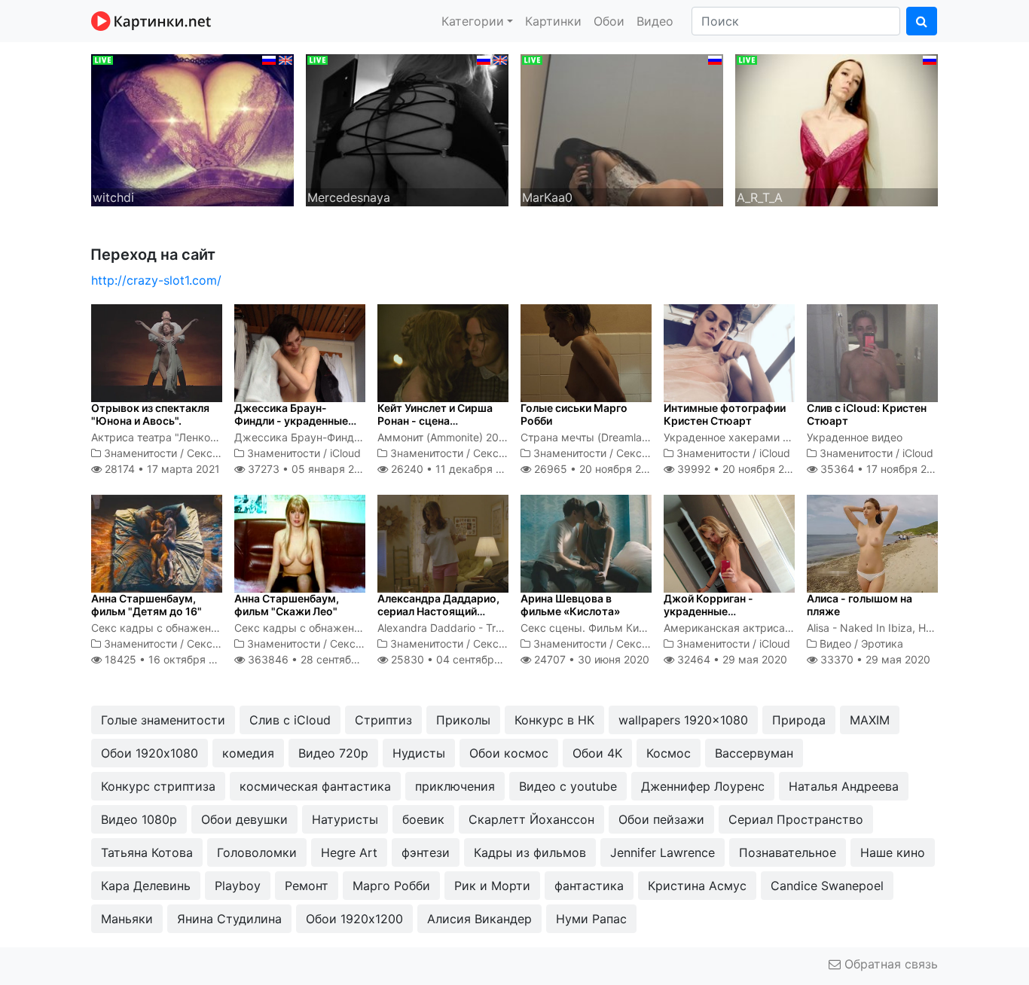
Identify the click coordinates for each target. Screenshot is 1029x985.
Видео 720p (333, 753)
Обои (609, 21)
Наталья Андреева (844, 786)
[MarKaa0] (622, 128)
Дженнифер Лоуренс (703, 786)
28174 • (161, 468)
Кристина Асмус (697, 885)
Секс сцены (218, 453)
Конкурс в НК (554, 719)
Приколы (463, 719)
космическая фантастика (315, 786)
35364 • (881, 468)
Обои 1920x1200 (354, 918)
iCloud (345, 453)
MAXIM (870, 719)
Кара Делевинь (146, 885)
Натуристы (345, 819)
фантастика (589, 885)
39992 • (739, 468)
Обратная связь (889, 963)
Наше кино (892, 852)
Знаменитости (140, 453)
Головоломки (257, 852)
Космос (668, 753)
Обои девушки (244, 819)
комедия (248, 753)
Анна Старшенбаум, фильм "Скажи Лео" (286, 605)
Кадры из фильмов (530, 852)
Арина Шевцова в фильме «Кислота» (570, 605)
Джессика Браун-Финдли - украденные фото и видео (291, 420)
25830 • (458, 659)
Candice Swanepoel (827, 885)
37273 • (308, 468)
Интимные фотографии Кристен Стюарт (725, 414)
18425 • (168, 659)
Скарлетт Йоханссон (531, 819)
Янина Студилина (229, 918)
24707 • (590, 659)
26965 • (596, 468)
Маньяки (127, 918)
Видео (655, 21)
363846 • (318, 659)
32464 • (730, 659)
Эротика (882, 643)
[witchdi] (192, 128)
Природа (799, 719)
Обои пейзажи (661, 819)
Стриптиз (383, 719)
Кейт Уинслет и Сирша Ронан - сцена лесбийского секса (435, 420)
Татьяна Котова (147, 852)
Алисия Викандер (479, 918)
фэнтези (426, 852)
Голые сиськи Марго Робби (574, 414)
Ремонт (306, 885)
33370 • (873, 659)
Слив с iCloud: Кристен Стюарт (867, 414)
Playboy (238, 885)
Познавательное (787, 852)
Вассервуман (754, 753)
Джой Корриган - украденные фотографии (708, 611)
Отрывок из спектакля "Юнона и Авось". (150, 414)
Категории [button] (472, 21)
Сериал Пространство (795, 819)
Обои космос (508, 753)
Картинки (553, 21)
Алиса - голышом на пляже (859, 605)
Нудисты (418, 753)
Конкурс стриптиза (158, 786)
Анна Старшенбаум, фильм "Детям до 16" (146, 605)
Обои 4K (597, 753)
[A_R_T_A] (836, 128)
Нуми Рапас (591, 918)
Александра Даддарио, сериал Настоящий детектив (438, 611)
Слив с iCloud (290, 719)
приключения (455, 786)
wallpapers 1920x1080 (683, 719)
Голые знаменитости (163, 719)
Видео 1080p (139, 819)
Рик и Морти (492, 885)
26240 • (454, 468)
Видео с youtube (568, 786)
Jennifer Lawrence (662, 852)
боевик (423, 819)
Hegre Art (349, 852)
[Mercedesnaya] (407, 128)
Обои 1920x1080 (149, 753)
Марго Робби (391, 885)
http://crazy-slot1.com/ (156, 280)
